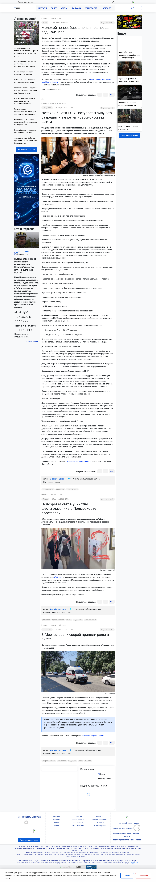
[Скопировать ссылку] (112, 95)
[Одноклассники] (105, 95)
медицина (72, 761)
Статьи (64, 8)
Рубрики (56, 816)
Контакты (107, 8)
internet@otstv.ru (104, 779)
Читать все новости (26, 149)
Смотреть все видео (129, 135)
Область (56, 823)
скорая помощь (48, 761)
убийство (58, 577)
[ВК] (99, 95)
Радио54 (76, 8)
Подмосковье (90, 620)
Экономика (78, 823)
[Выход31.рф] (129, 22)
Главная (44, 18)
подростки (78, 620)
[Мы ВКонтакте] (26, 190)
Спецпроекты (92, 8)
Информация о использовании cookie (127, 840)
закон (68, 620)
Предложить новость (26, 2)
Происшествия (78, 820)
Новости (42, 8)
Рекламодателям (99, 820)
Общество (62, 103)
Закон (61, 495)
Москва (88, 761)
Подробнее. (134, 863)
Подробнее (143, 876)
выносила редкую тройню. (93, 735)
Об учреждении (99, 826)
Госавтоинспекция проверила (78, 461)
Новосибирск (72, 489)
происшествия (58, 620)
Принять (127, 876)
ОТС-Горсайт (65, 612)
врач (80, 761)
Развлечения (78, 826)
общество (60, 489)
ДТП (60, 18)
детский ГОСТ (48, 489)
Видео (54, 8)
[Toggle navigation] (139, 8)
